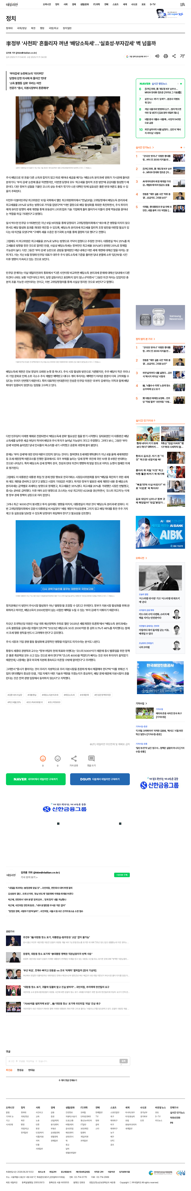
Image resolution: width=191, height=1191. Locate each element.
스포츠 (115, 4)
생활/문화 (84, 4)
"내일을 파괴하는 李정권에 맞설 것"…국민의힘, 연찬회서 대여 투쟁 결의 (40, 888)
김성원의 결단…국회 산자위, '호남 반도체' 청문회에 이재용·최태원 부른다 (40, 893)
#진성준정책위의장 (102, 694)
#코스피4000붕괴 (35, 702)
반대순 (31, 1070)
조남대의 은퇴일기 (146, 643)
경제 (74, 4)
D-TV (152, 4)
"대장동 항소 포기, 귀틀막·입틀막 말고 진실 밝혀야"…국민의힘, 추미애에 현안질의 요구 (66, 987)
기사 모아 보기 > (29, 877)
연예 (106, 4)
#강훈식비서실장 (15, 694)
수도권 (134, 4)
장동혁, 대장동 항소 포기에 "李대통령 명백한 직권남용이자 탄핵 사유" (57, 954)
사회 (65, 4)
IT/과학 (96, 4)
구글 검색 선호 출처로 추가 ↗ (139, 56)
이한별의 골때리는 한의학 (149, 626)
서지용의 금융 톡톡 (146, 610)
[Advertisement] (68, 1032)
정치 (57, 4)
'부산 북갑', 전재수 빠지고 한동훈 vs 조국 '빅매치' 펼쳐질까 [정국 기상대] (59, 970)
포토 (143, 4)
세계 (125, 4)
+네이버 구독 (122, 875)
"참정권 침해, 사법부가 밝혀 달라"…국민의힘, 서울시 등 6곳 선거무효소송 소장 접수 (45, 911)
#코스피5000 (54, 702)
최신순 (9, 1070)
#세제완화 (84, 694)
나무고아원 (144, 647)
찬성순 (20, 1070)
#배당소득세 (69, 694)
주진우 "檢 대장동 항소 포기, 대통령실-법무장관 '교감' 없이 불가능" (56, 937)
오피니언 (47, 4)
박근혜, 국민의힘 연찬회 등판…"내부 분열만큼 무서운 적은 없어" (37, 905)
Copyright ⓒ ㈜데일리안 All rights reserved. (139, 1182)
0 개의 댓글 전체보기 (68, 1080)
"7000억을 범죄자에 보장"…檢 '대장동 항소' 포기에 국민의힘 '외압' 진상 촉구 (62, 1003)
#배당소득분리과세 (50, 694)
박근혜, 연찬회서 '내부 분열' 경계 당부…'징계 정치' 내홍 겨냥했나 (37, 899)
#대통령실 (32, 694)
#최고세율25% (14, 702)
